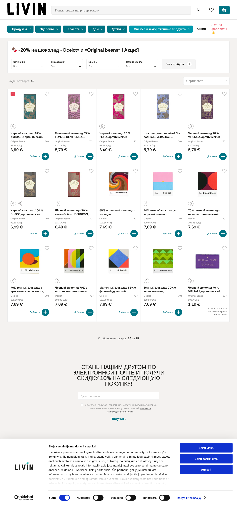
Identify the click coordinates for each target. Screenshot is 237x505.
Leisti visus (206, 447)
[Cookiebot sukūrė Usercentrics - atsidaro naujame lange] (24, 498)
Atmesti (206, 469)
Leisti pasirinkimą (206, 458)
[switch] (98, 498)
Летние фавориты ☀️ (219, 29)
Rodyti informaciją (189, 497)
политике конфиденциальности (129, 410)
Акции (201, 29)
